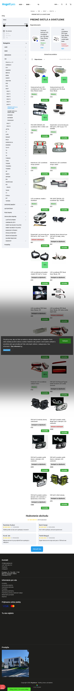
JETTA (7, 129)
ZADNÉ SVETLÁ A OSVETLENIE (12, 111)
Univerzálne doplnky (10, 216)
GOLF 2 (8, 94)
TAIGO (7, 190)
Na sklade (16, 31)
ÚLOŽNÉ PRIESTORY (11, 238)
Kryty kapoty (8, 212)
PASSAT (8, 137)
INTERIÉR (10, 115)
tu (21, 346)
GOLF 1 (8, 91)
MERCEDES (8, 55)
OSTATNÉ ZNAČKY (10, 204)
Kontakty (4, 583)
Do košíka (45, 100)
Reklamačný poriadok (8, 594)
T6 (6, 155)
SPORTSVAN (9, 182)
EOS (7, 83)
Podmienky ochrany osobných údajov (12, 593)
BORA (7, 75)
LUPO (7, 134)
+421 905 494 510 (7, 565)
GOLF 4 (8, 99)
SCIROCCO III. (9, 142)
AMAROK (8, 70)
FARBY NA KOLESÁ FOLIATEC (13, 225)
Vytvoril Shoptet (37, 687)
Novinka (16, 35)
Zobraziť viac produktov (50, 54)
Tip (16, 37)
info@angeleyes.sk (7, 563)
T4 (6, 150)
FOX (7, 86)
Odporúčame (38, 59)
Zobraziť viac (37, 549)
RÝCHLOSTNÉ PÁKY (11, 233)
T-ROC (7, 160)
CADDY (8, 78)
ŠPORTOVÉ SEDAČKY (11, 235)
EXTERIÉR (10, 117)
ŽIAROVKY (8, 241)
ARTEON (8, 176)
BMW (6, 51)
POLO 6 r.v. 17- (9, 62)
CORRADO (8, 65)
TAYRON (8, 201)
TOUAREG (8, 166)
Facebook (4, 567)
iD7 (6, 198)
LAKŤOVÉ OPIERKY (11, 219)
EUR (56, 4)
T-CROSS (8, 158)
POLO (7, 139)
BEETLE (8, 72)
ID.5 (7, 67)
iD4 (6, 179)
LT (6, 132)
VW (5, 59)
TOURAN (8, 168)
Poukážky (7, 244)
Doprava (4, 596)
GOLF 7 (8, 123)
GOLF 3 (8, 96)
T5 (6, 153)
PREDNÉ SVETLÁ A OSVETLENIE (12, 107)
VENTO (7, 174)
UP (6, 171)
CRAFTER (8, 80)
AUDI (6, 47)
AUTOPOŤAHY (9, 208)
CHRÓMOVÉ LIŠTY (10, 222)
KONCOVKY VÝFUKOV (11, 230)
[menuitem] (22, 4)
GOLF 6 (8, 104)
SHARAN (8, 145)
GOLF (7, 88)
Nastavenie (7, 350)
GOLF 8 (8, 126)
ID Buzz (8, 195)
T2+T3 (7, 147)
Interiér (8, 187)
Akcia (16, 33)
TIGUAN (8, 163)
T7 (6, 193)
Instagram (5, 569)
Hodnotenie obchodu (37, 515)
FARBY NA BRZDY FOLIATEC (13, 227)
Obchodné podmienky (8, 591)
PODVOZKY (10, 120)
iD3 (6, 184)
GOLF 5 (8, 101)
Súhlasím (65, 341)
